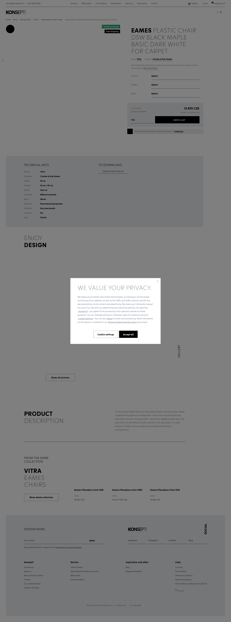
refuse (109, 318)
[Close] (157, 281)
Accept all (83, 311)
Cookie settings (85, 318)
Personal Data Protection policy (122, 322)
